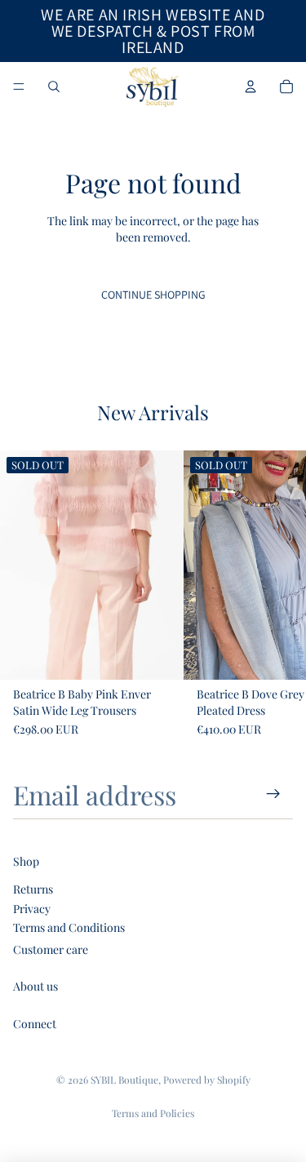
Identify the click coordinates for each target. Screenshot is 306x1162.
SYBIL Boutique (124, 1079)
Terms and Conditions (69, 927)
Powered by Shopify (207, 1079)
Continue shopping (153, 294)
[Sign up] (274, 794)
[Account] (250, 86)
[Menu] (19, 86)
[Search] (54, 86)
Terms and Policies (153, 1113)
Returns (33, 889)
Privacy (32, 908)
